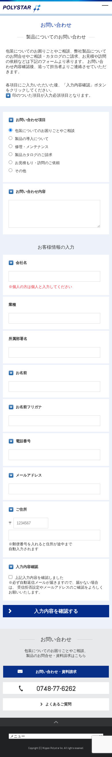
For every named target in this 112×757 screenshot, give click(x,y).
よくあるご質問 (58, 704)
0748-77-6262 (56, 688)
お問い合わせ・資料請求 (56, 672)
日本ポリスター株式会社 (22, 8)
